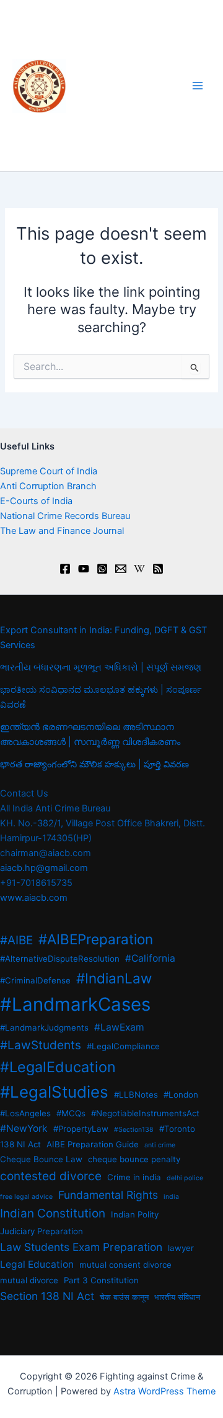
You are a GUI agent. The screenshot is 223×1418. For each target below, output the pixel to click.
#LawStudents (40, 1045)
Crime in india (134, 1177)
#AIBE (16, 940)
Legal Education (37, 1264)
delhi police (185, 1178)
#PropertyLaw (80, 1129)
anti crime (159, 1145)
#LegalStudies (54, 1091)
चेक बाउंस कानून (124, 1297)
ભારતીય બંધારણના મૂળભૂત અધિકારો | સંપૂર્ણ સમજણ (100, 667)
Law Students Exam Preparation (81, 1246)
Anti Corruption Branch (48, 486)
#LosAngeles (25, 1113)
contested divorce (51, 1176)
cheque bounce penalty (134, 1159)
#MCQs (70, 1113)
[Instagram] (102, 568)
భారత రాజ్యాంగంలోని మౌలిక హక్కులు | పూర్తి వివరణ (94, 764)
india (171, 1197)
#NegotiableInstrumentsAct (145, 1113)
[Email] (120, 568)
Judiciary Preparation (41, 1231)
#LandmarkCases (75, 1004)
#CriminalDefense (35, 980)
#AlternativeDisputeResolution (60, 959)
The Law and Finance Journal (62, 530)
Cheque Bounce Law (41, 1159)
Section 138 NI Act (47, 1296)
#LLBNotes (136, 1095)
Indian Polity (135, 1214)
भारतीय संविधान (177, 1297)
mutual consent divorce (125, 1265)
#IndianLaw (114, 978)
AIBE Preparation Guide (92, 1144)
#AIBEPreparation (95, 939)
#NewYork (24, 1128)
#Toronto (177, 1129)
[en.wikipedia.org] (139, 568)
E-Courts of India (36, 501)
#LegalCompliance (123, 1046)
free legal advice (26, 1197)
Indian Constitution (52, 1213)
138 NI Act (20, 1144)
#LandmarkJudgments (44, 1027)
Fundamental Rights (108, 1194)
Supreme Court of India (48, 471)
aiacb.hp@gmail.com (44, 868)
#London (181, 1095)
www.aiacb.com (34, 897)
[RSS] (158, 568)
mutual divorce (29, 1280)
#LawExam (119, 1027)
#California (150, 958)
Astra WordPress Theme (164, 1391)
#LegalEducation (58, 1067)
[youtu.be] (83, 568)
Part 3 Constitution (101, 1280)
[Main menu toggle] (198, 86)
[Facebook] (65, 568)
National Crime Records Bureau (65, 516)
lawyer (181, 1248)
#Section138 (134, 1130)
